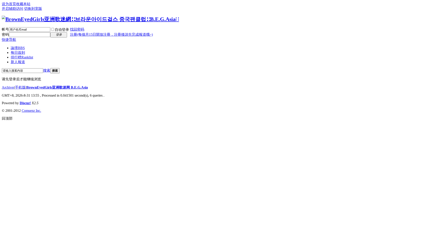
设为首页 (9, 4)
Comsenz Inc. (31, 110)
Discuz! (25, 103)
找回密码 (77, 29)
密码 (5, 34)
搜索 (46, 70)
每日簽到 (18, 52)
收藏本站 (23, 4)
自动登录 (62, 29)
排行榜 (22, 57)
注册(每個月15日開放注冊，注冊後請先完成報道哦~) (111, 34)
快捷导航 (9, 40)
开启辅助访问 (12, 8)
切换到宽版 (33, 8)
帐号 (5, 29)
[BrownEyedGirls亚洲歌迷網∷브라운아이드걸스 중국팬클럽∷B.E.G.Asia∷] (90, 19)
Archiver (8, 87)
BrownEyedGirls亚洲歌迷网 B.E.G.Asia (57, 87)
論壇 (18, 48)
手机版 (20, 87)
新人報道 (18, 62)
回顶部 (7, 118)
